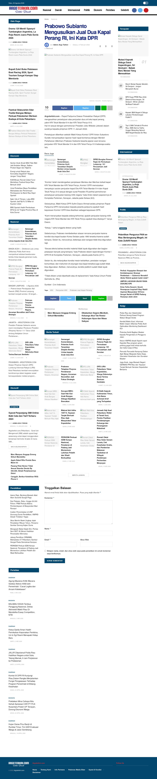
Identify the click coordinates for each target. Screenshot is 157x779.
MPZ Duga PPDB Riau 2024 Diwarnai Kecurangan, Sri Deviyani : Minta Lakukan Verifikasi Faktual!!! (136, 100)
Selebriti (125, 10)
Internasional (74, 10)
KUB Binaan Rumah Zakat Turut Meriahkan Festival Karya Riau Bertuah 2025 (22, 182)
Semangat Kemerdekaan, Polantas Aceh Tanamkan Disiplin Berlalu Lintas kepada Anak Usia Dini (66, 165)
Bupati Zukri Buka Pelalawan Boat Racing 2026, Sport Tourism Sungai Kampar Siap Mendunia (23, 74)
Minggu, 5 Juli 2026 (69, 383)
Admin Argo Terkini (60, 45)
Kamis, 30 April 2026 (126, 248)
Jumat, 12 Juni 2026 (105, 385)
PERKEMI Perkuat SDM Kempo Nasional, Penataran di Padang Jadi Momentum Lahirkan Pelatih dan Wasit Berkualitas (69, 447)
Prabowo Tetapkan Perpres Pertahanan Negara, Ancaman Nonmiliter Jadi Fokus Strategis (68, 373)
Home (47, 19)
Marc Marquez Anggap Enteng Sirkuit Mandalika (23, 455)
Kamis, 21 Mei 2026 (68, 461)
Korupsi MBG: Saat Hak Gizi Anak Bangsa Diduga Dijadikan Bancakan (68, 396)
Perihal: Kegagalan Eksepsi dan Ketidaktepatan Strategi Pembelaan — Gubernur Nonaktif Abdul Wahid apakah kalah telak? (134, 274)
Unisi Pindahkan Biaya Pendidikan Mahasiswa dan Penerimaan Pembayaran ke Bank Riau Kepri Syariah (23, 192)
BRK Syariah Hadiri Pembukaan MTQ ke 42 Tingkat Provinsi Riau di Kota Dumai (24, 209)
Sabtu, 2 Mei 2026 (16, 641)
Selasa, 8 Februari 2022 (81, 45)
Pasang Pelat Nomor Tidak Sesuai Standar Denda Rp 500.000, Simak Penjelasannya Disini (23, 469)
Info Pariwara (60, 769)
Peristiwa (110, 10)
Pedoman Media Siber (76, 769)
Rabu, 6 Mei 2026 (15, 593)
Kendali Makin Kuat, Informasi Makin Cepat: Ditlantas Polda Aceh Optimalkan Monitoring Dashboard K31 (133, 325)
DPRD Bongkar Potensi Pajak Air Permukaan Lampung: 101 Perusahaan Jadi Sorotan (102, 164)
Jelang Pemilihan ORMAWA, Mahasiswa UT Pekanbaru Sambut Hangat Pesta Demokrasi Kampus (23, 539)
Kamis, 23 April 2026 (17, 690)
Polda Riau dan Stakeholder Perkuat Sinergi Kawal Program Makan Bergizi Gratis (132, 315)
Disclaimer (37, 772)
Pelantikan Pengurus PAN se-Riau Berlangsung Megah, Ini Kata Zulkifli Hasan (133, 237)
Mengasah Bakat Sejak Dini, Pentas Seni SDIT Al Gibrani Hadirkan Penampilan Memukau (24, 531)
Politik (87, 10)
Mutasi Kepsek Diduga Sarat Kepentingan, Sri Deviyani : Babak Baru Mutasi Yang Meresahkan (127, 66)
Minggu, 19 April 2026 (17, 733)
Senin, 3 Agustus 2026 (102, 172)
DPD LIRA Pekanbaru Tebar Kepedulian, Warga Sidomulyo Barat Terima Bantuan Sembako (104, 374)
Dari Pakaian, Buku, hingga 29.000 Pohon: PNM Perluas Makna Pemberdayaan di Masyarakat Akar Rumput (24, 505)
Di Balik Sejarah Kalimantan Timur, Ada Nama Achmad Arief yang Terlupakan (104, 396)
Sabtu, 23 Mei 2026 (104, 432)
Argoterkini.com (19, 770)
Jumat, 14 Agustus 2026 (67, 174)
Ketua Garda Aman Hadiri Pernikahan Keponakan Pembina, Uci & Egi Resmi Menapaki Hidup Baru (23, 633)
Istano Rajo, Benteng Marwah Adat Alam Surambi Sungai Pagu (23, 496)
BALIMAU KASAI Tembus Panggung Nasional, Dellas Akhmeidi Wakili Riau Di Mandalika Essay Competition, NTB (22, 609)
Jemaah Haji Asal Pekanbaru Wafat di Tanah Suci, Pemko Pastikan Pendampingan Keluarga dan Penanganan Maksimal (104, 419)
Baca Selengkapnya (18, 447)
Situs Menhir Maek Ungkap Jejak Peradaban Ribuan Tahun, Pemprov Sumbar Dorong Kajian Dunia (24, 522)
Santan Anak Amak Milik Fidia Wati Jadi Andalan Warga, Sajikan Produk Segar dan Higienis (23, 165)
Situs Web (84, 539)
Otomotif (14, 407)
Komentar (49, 498)
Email (48, 539)
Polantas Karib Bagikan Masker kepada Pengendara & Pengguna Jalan (133, 334)
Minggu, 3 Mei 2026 (16, 618)
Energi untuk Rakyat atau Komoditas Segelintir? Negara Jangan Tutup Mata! (21, 173)
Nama (48, 528)
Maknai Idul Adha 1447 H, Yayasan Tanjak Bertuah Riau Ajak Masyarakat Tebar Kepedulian (68, 416)
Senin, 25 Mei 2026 (68, 426)
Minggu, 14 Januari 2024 (18, 426)
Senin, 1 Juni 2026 (104, 405)
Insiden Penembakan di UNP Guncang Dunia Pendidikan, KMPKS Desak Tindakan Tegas (24, 514)
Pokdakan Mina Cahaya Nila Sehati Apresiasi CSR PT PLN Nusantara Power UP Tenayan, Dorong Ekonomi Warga (22, 705)
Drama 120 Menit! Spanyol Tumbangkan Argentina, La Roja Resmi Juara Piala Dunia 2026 (23, 33)
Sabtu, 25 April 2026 (17, 664)
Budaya (12, 600)
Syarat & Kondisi (95, 769)
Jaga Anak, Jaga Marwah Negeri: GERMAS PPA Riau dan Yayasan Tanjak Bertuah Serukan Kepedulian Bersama (134, 366)
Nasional (47, 10)
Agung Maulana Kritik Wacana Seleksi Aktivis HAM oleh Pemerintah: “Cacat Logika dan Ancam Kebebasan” (22, 585)
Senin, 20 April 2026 (17, 713)
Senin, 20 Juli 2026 (16, 45)
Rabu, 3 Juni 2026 (68, 405)
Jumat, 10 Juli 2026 (16, 85)
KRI (51, 290)
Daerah (58, 10)
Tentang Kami (46, 769)
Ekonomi (98, 10)
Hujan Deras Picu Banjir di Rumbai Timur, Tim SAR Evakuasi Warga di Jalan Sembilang (23, 727)
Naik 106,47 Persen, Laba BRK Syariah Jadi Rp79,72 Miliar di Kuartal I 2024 (22, 201)
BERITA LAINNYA (78, 475)
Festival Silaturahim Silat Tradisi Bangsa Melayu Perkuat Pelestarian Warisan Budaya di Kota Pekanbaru (23, 114)
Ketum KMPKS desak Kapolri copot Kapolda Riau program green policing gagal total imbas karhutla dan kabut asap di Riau (133, 344)
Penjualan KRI (61, 290)
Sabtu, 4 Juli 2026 (16, 126)
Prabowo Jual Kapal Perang (81, 290)
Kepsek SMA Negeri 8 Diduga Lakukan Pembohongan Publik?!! (136, 114)
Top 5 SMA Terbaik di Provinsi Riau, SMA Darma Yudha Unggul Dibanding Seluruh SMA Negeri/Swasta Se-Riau (136, 129)
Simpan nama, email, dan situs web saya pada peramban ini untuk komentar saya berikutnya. (79, 552)
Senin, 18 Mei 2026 (104, 466)
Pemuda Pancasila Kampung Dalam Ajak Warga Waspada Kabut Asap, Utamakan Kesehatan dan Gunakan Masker (134, 355)
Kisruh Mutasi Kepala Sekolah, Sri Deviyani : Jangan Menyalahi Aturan (136, 86)
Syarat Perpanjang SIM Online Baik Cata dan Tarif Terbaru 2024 (24, 416)
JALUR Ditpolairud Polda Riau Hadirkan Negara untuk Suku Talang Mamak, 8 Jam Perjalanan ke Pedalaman (23, 656)
